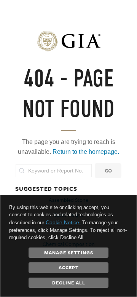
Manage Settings (68, 252)
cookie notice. (63, 222)
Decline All (68, 282)
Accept (69, 267)
